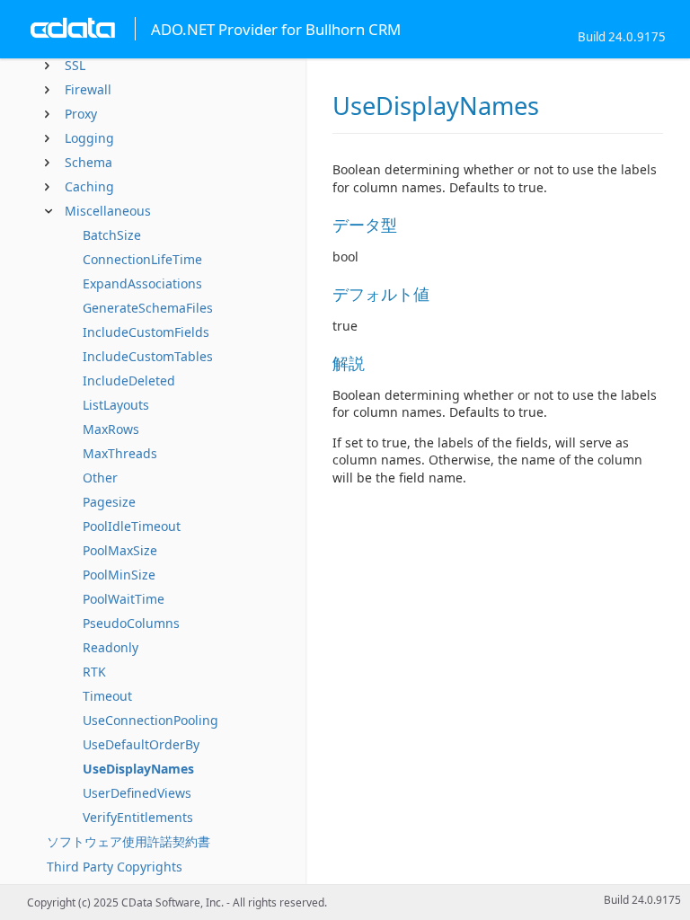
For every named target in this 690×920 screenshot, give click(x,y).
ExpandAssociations (142, 283)
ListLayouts (116, 404)
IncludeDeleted (129, 380)
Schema (88, 162)
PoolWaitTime (123, 598)
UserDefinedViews (137, 792)
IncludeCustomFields (146, 332)
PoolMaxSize (120, 550)
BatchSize (112, 234)
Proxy (81, 113)
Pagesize (109, 501)
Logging (89, 137)
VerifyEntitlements (138, 817)
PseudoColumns (131, 623)
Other (100, 477)
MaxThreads (120, 453)
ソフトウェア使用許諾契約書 (128, 841)
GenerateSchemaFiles (148, 307)
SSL (75, 65)
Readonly (110, 647)
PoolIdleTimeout (132, 526)
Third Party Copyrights (114, 866)
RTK (94, 671)
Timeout (107, 695)
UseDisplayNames (138, 768)
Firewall (88, 89)
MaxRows (111, 429)
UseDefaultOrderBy (141, 744)
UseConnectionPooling (150, 720)
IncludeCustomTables (148, 356)
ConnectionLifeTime (142, 259)
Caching (89, 186)
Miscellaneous (108, 210)
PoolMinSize (119, 574)
